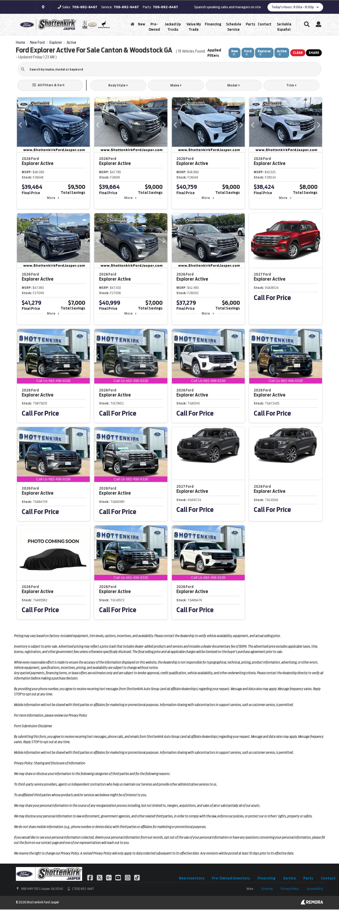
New (141, 24)
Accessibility (315, 889)
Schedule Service (233, 27)
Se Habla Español (284, 27)
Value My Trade (193, 27)
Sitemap (267, 889)
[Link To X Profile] (99, 877)
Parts (250, 24)
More (51, 198)
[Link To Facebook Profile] (90, 877)
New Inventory (191, 878)
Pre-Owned (154, 27)
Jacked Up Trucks (172, 27)
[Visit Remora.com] (312, 903)
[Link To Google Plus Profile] (109, 877)
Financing (213, 24)
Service (289, 878)
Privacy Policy (290, 889)
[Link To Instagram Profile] (128, 877)
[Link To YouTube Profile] (118, 877)
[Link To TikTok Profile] (137, 877)
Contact (264, 24)
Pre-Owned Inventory (231, 878)
